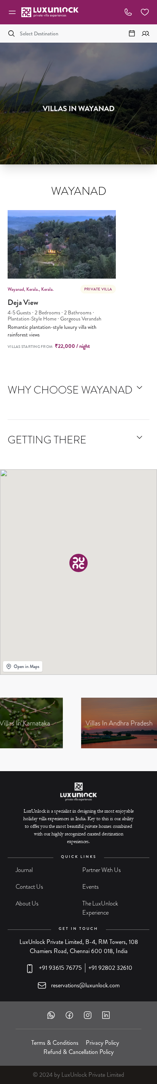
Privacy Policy (102, 1042)
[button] (78, 563)
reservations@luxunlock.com (85, 985)
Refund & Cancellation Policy (78, 1051)
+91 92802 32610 (110, 967)
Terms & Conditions (54, 1042)
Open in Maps (26, 666)
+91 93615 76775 (60, 967)
